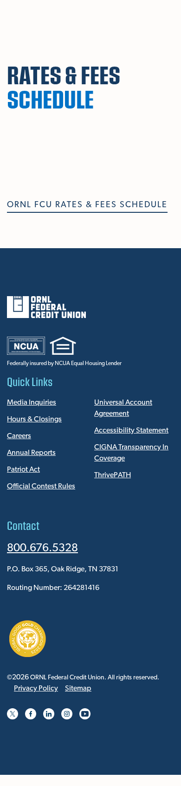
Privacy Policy (36, 688)
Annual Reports (31, 453)
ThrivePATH (112, 475)
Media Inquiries (31, 403)
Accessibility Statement (131, 430)
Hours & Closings (34, 419)
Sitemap (78, 688)
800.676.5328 (42, 548)
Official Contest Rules (41, 486)
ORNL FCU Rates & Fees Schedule (87, 205)
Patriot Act (23, 470)
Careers (19, 436)
